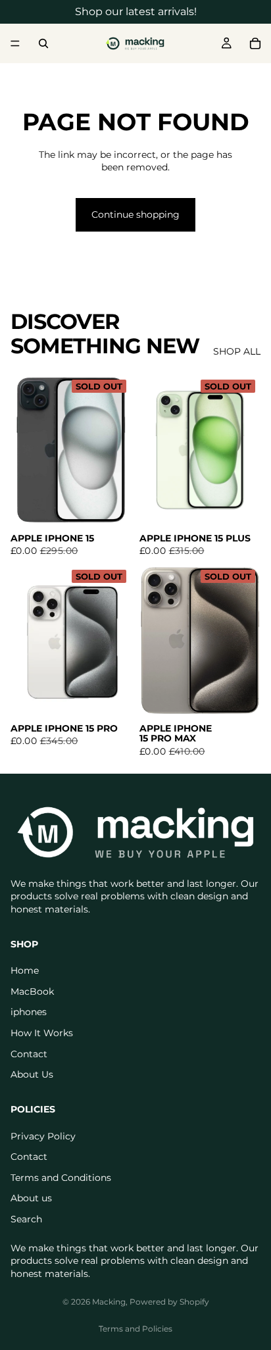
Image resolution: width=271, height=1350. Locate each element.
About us (31, 1198)
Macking (109, 1302)
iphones (29, 1012)
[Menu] (15, 43)
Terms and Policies (135, 1329)
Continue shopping (135, 214)
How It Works (42, 1033)
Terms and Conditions (61, 1177)
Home (25, 970)
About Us (32, 1074)
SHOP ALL (236, 351)
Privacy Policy (43, 1135)
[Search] (43, 43)
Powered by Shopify (169, 1302)
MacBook (32, 991)
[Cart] (255, 43)
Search (26, 1218)
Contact (29, 1053)
